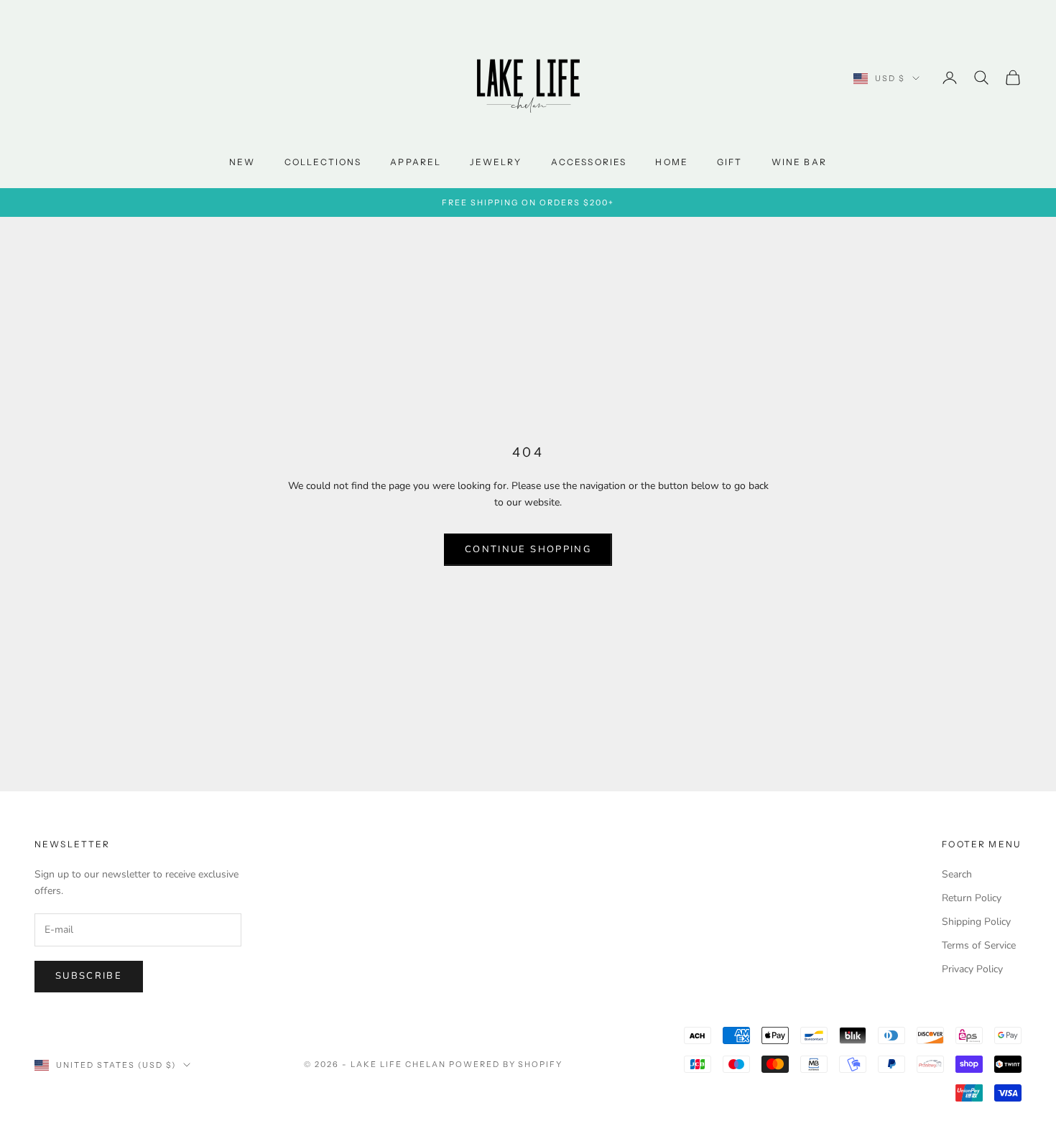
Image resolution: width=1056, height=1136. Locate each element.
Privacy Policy (972, 969)
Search (957, 874)
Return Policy (971, 898)
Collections (323, 162)
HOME (671, 162)
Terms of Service (979, 945)
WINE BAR (799, 162)
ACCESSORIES (589, 162)
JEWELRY (496, 162)
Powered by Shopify (506, 1064)
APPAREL (415, 162)
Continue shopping (528, 549)
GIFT (730, 162)
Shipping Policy (976, 921)
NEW (242, 162)
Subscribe (88, 975)
